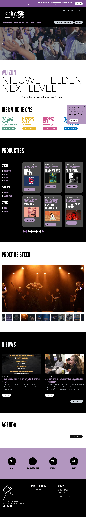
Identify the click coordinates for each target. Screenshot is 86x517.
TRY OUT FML (72, 170)
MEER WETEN (30, 189)
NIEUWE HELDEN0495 (52, 167)
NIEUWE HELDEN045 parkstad (52, 200)
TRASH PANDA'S (52, 170)
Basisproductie (7, 193)
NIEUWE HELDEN (21, 22)
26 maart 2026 (72, 197)
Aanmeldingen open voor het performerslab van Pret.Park (21, 381)
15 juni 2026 (49, 164)
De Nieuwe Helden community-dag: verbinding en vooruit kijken (64, 381)
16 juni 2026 (71, 164)
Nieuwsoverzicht (76, 401)
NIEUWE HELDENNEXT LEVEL (73, 167)
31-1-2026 (48, 377)
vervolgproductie (8, 196)
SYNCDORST (29, 204)
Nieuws (70, 10)
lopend (5, 208)
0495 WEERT (6, 177)
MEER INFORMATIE (8, 128)
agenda (78, 22)
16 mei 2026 (28, 197)
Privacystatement (36, 489)
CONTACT (79, 10)
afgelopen (6, 211)
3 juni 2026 (49, 197)
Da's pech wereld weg (51, 206)
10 (40, 231)
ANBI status (34, 492)
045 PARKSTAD (7, 181)
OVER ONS (7, 22)
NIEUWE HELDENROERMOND (30, 167)
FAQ (63, 10)
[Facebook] (4, 506)
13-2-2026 (6, 377)
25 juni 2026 (29, 164)
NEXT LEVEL (36, 22)
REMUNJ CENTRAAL (28, 171)
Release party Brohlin (73, 205)
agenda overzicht (76, 436)
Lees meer (6, 395)
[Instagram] (8, 506)
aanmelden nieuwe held (64, 22)
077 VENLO (6, 174)
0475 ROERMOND (7, 171)
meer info (74, 120)
